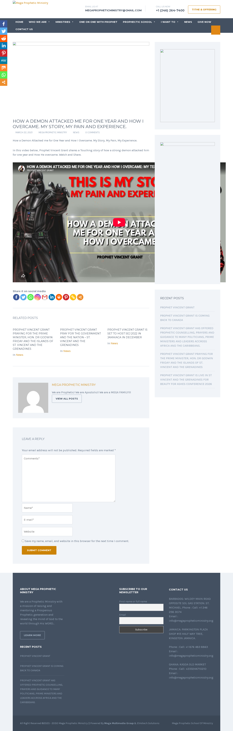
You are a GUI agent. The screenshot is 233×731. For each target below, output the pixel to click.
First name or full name (133, 601)
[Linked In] (137, 385)
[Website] (121, 385)
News (188, 21)
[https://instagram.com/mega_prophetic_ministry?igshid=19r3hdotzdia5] (193, 687)
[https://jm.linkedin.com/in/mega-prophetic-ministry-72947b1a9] (182, 687)
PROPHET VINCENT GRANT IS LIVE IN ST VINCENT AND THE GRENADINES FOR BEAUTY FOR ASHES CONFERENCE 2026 (186, 379)
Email (122, 614)
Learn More (32, 635)
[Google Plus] (133, 385)
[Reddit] (3, 38)
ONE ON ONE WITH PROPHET (98, 21)
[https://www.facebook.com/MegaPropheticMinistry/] (170, 687)
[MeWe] (3, 60)
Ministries (63, 21)
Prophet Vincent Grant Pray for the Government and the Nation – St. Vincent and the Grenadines (80, 337)
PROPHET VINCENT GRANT (177, 307)
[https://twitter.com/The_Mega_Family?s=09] (176, 687)
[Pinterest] (66, 297)
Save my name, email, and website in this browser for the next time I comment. (77, 541)
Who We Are (38, 21)
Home (19, 21)
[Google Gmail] (45, 297)
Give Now (204, 21)
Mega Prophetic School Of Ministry (192, 723)
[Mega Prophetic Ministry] (30, 2)
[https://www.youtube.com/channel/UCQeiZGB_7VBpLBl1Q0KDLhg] (187, 687)
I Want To (168, 21)
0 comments (92, 132)
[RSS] (141, 385)
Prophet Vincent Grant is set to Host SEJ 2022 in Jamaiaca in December (127, 333)
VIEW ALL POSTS (67, 398)
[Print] (59, 297)
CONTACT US (24, 29)
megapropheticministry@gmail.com (113, 10)
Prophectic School (137, 21)
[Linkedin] (52, 297)
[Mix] (3, 67)
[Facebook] (16, 297)
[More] (80, 297)
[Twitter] (23, 297)
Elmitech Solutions (148, 723)
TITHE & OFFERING (204, 9)
